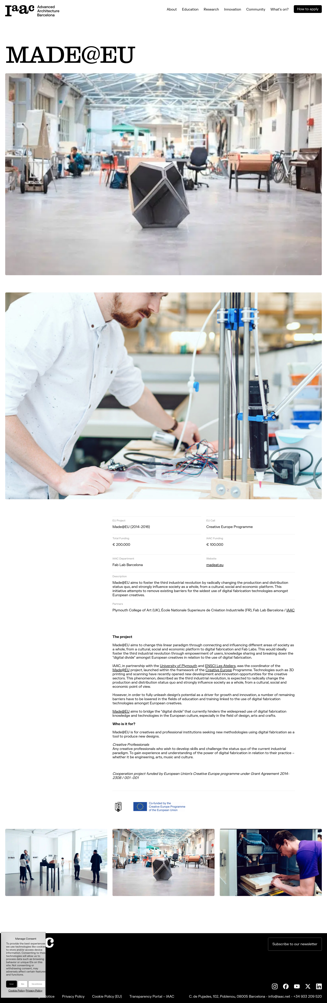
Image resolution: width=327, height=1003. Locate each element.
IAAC (290, 610)
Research (211, 9)
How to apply (307, 9)
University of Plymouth (178, 666)
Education (190, 9)
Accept (11, 984)
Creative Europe (218, 670)
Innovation (232, 9)
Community (255, 9)
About (172, 9)
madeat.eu (214, 565)
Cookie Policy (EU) (107, 996)
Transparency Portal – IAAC (151, 996)
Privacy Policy (34, 990)
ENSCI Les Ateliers (220, 666)
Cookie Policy (16, 990)
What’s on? (279, 9)
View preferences (37, 984)
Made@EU (121, 670)
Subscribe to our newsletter (294, 944)
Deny (22, 984)
